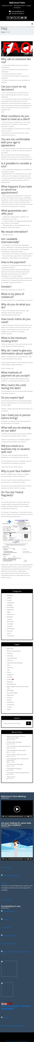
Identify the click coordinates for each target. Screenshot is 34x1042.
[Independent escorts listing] (6, 1003)
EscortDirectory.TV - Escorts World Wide (15, 1007)
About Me (10, 648)
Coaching (10, 656)
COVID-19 (10, 660)
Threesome (10, 635)
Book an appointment (14, 651)
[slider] (15, 816)
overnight (10, 624)
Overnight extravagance (14, 768)
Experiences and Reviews (14, 663)
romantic (10, 626)
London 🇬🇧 (10, 679)
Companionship (12, 658)
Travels (9, 707)
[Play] (3, 816)
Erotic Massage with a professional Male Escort (18, 759)
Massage (10, 617)
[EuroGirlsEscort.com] (7, 911)
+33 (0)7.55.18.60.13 (17, 13)
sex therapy (10, 628)
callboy (9, 598)
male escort (10, 614)
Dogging (9, 605)
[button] (17, 809)
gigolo (9, 612)
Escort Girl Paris (6, 867)
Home (3, 32)
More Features (11, 684)
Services (9, 697)
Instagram (10, 674)
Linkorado (4, 883)
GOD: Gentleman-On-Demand (16, 750)
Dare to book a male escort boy (16, 754)
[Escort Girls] (5, 919)
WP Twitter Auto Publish (11, 1041)
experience (10, 609)
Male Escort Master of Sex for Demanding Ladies (16, 737)
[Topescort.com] (10, 875)
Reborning (10, 695)
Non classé (10, 621)
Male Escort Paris (17, 2)
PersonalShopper (12, 693)
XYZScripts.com (25, 1041)
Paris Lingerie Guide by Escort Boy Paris (17, 687)
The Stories (10, 702)
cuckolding (10, 602)
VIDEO (9, 709)
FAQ (8, 665)
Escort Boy (10, 607)
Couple (9, 600)
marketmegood (5, 927)
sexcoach (10, 631)
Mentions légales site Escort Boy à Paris (13, 1026)
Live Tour (10, 677)
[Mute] (28, 816)
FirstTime (10, 667)
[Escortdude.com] (7, 989)
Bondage (10, 595)
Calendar (10, 653)
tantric (9, 633)
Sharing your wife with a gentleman (18, 772)
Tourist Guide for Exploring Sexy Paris (19, 746)
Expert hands (11, 777)
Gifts (8, 670)
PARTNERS (10, 690)
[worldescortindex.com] (8, 935)
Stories (9, 700)
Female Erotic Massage (14, 742)
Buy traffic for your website (9, 944)
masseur (9, 619)
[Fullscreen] (31, 816)
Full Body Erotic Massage (15, 764)
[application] (17, 809)
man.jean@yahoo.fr (17, 11)
